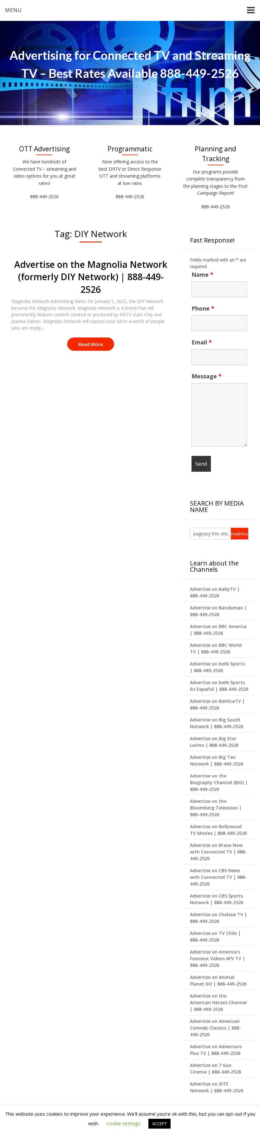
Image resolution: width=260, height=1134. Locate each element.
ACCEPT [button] (159, 1123)
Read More (90, 344)
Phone (203, 308)
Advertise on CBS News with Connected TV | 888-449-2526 (218, 877)
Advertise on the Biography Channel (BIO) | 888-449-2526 (219, 782)
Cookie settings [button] (123, 1123)
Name (202, 274)
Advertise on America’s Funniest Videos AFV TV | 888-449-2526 (217, 958)
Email (202, 342)
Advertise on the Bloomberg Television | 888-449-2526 (216, 807)
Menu (13, 10)
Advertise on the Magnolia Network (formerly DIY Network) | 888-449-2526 (90, 276)
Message (207, 376)
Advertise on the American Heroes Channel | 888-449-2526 (218, 1002)
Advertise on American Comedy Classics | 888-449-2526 (215, 1027)
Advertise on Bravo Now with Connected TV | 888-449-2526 (218, 851)
